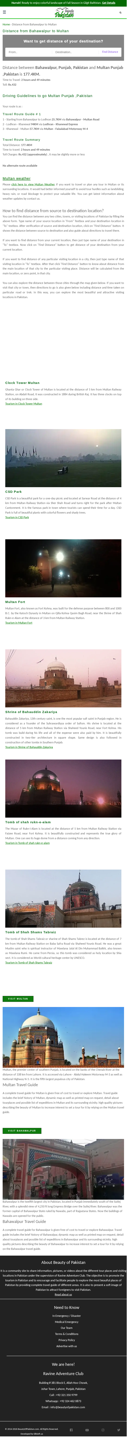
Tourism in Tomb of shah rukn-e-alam (27, 843)
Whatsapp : (63, 1401)
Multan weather (17, 178)
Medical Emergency (66, 1322)
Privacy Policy (67, 1340)
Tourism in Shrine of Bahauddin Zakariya (29, 747)
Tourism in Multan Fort (18, 623)
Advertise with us (66, 1346)
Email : (63, 1407)
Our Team (66, 1328)
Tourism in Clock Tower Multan (23, 404)
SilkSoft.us (38, 1434)
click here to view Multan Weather (32, 184)
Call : (63, 1395)
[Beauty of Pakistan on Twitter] (118, 1431)
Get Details (108, 3)
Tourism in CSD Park (17, 517)
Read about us (63, 1294)
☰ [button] (4, 13)
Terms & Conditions (66, 1334)
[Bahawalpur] (63, 1169)
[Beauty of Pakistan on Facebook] (71, 1431)
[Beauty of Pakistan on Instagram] (103, 1431)
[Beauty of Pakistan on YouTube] (87, 1431)
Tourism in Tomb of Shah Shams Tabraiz (28, 962)
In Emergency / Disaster (66, 1316)
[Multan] (63, 1037)
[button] (122, 12)
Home (6, 24)
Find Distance (110, 52)
